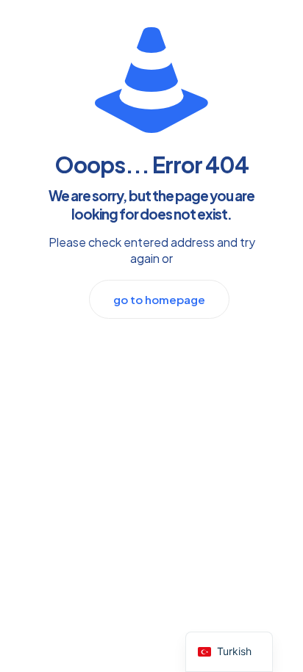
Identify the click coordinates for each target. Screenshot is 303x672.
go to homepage (159, 299)
